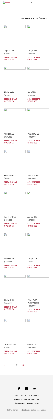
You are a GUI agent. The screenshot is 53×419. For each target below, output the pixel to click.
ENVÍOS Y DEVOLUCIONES (26, 395)
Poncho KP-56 (10, 175)
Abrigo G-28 (9, 92)
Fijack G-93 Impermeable (33, 301)
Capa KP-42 (9, 50)
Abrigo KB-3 (9, 300)
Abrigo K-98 (9, 134)
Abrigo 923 (32, 217)
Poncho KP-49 (33, 175)
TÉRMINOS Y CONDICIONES (26, 403)
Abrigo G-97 (32, 258)
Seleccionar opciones (10, 59)
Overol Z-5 (31, 344)
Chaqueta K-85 (10, 344)
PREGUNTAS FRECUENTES (26, 399)
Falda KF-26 (9, 258)
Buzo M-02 (31, 92)
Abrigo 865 (32, 50)
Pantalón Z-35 (33, 134)
